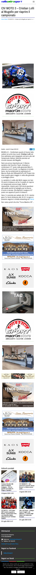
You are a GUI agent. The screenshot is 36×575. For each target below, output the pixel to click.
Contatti (3, 544)
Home (2, 19)
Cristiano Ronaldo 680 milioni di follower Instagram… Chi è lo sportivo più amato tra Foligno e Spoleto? (7, 487)
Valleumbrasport (8, 553)
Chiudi (13, 572)
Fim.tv (32, 199)
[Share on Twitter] (33, 149)
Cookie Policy (14, 544)
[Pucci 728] (18, 376)
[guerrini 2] (18, 104)
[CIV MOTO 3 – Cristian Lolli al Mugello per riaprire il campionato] (18, 76)
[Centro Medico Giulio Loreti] (18, 302)
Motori (6, 19)
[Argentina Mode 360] (18, 275)
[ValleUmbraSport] (12, 1)
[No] (34, 568)
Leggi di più (21, 572)
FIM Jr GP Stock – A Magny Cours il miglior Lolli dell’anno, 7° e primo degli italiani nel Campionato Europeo (26, 513)
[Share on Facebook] (31, 149)
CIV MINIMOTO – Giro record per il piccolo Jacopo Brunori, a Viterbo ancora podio (26, 486)
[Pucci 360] (18, 132)
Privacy (8, 544)
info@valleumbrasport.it (16, 539)
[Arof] (18, 247)
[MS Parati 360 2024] (18, 219)
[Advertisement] (18, 42)
